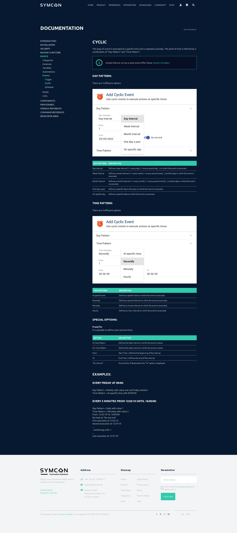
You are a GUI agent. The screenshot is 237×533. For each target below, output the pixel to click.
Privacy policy (143, 484)
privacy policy (184, 486)
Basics (44, 56)
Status (139, 490)
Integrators (130, 5)
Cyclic (48, 83)
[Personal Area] (180, 5)
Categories (48, 60)
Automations (49, 71)
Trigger (48, 79)
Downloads (145, 5)
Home (90, 5)
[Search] (193, 5)
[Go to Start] (231, 517)
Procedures (47, 104)
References (114, 5)
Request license (48, 492)
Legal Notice (142, 479)
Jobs (139, 501)
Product (101, 5)
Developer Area (49, 116)
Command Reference (52, 112)
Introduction (48, 40)
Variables (47, 67)
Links (45, 95)
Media (46, 91)
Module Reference (51, 108)
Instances (47, 64)
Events (46, 75)
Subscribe (168, 496)
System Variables (161, 62)
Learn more (46, 490)
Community (160, 5)
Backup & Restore (50, 52)
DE (182, 514)
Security (45, 48)
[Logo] (50, 5)
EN (188, 514)
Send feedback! (190, 29)
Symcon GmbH (65, 514)
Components (47, 100)
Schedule (49, 87)
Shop (171, 5)
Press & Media (143, 495)
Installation (47, 44)
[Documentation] (187, 5)
